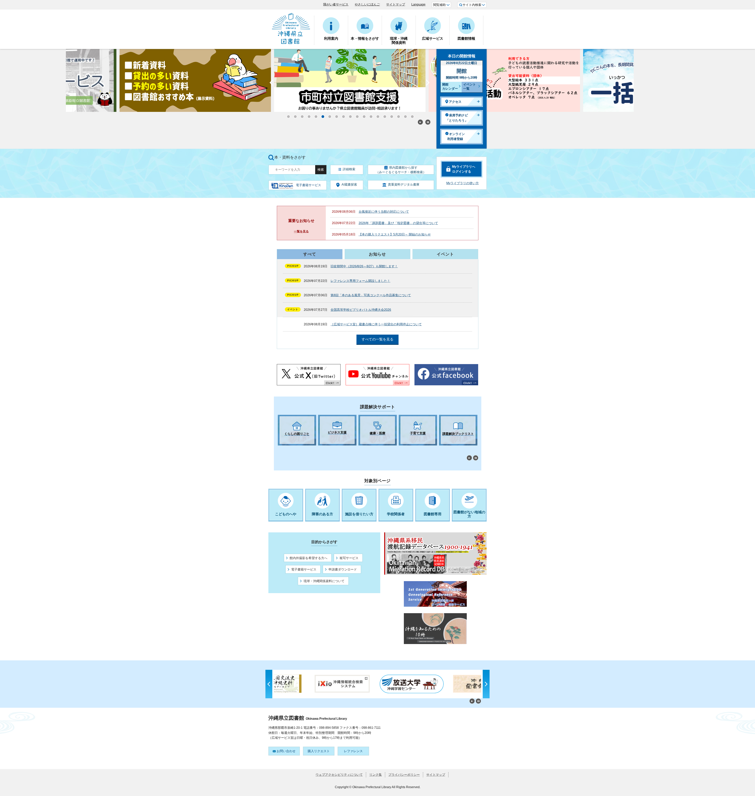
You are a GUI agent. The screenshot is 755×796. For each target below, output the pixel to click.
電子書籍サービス (303, 569)
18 (404, 115)
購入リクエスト (319, 751)
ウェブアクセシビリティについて (339, 774)
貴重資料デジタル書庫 (403, 184)
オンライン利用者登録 (456, 136)
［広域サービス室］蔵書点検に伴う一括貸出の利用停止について (376, 324)
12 (363, 115)
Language (418, 4)
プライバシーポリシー (404, 774)
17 (397, 115)
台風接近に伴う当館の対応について (384, 211)
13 (370, 115)
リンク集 (375, 774)
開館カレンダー (450, 86)
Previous (271, 84)
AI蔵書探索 (349, 184)
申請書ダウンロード (343, 569)
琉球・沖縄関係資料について (324, 581)
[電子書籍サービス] (282, 184)
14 (376, 115)
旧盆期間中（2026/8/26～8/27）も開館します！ (364, 266)
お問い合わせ (286, 751)
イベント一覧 (469, 86)
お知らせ (377, 254)
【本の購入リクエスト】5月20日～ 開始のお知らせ (395, 234)
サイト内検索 (471, 4)
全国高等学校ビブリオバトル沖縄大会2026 (361, 309)
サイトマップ (395, 4)
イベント (445, 254)
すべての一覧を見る (377, 339)
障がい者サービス (335, 4)
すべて (309, 254)
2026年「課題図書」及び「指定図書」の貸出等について (398, 223)
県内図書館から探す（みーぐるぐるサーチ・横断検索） (401, 170)
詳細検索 (349, 169)
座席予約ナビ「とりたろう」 (457, 118)
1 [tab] (280, 449)
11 (356, 115)
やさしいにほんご (367, 4)
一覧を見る (301, 231)
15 (383, 115)
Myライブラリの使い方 (462, 183)
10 (349, 115)
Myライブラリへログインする (463, 169)
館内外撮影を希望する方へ (308, 558)
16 (390, 115)
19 (411, 115)
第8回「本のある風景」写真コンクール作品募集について (371, 295)
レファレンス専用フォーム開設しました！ (360, 281)
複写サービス (349, 558)
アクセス (455, 101)
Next (428, 84)
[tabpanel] (297, 430)
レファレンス (353, 751)
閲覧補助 (439, 4)
